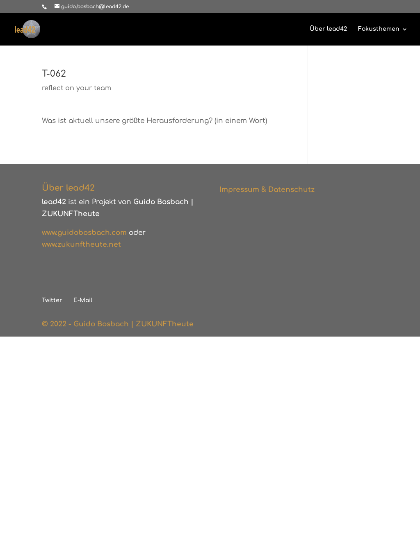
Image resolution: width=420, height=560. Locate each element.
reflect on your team (76, 88)
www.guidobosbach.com (84, 233)
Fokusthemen (378, 29)
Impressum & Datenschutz (267, 189)
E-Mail (82, 300)
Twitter (52, 300)
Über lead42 (328, 29)
